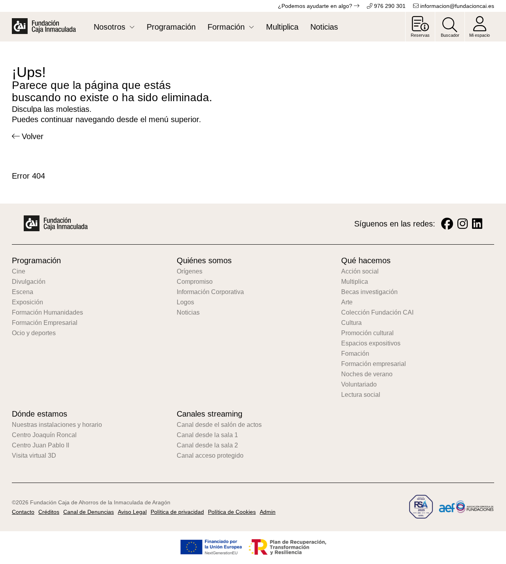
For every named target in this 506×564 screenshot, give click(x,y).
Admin (268, 512)
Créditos (48, 512)
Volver (32, 136)
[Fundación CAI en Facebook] (447, 223)
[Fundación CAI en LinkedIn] (477, 223)
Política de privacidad (177, 512)
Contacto (23, 512)
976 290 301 (389, 6)
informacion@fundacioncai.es (456, 6)
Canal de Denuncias (88, 512)
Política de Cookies (232, 512)
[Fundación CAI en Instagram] (462, 223)
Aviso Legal (132, 512)
